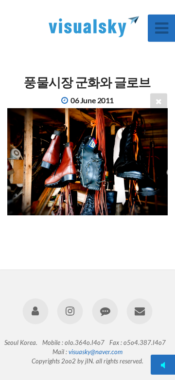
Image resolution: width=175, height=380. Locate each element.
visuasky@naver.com (95, 352)
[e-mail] (139, 311)
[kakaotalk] (105, 311)
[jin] (36, 311)
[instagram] (70, 311)
